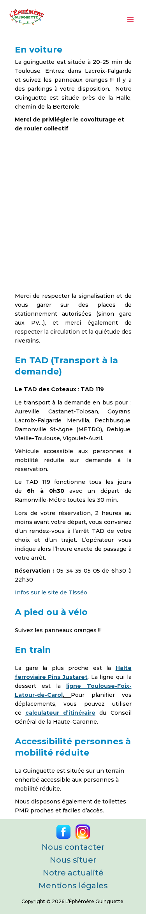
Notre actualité (73, 872)
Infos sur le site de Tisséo (52, 592)
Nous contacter (73, 847)
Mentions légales (73, 885)
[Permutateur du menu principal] (130, 19)
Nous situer (73, 860)
